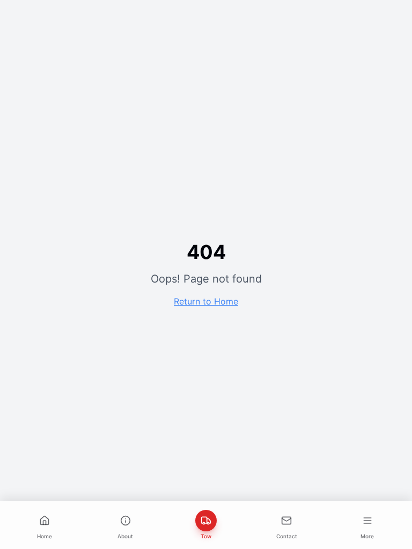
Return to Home (206, 301)
